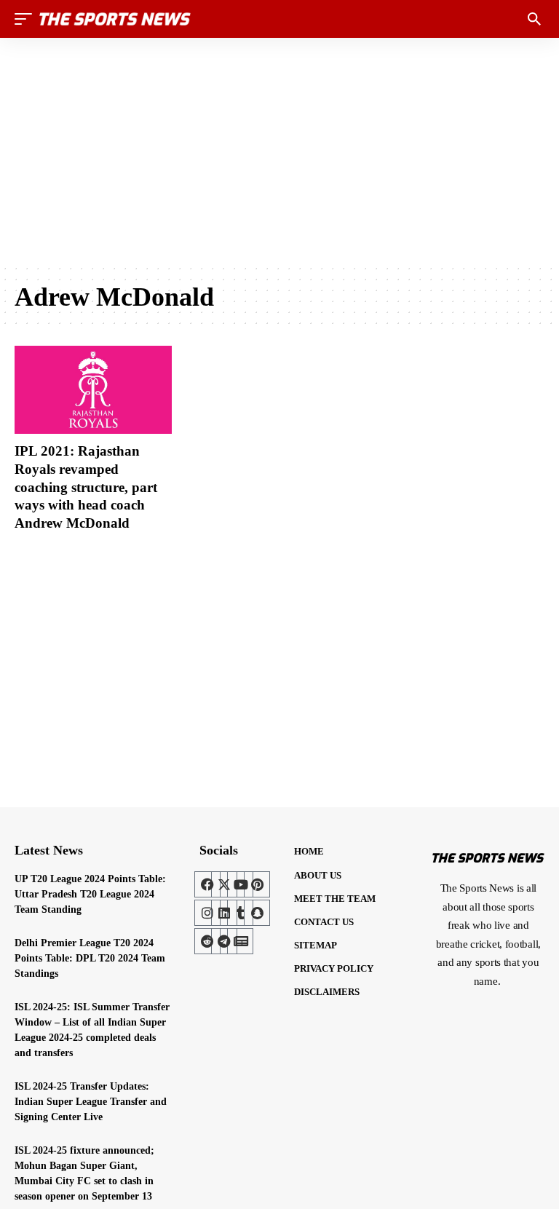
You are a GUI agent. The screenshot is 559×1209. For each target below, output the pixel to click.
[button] (27, 19)
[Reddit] (207, 941)
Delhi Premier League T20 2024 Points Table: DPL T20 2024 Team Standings (90, 958)
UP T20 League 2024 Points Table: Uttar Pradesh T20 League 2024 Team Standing (90, 894)
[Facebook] (207, 884)
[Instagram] (207, 913)
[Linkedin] (224, 913)
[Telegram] (224, 941)
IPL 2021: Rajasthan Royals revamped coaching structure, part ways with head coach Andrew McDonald (86, 487)
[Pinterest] (257, 884)
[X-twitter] (224, 884)
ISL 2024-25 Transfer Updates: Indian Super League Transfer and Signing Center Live (91, 1101)
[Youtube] (240, 884)
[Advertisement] (279, 151)
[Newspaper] (240, 941)
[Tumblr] (240, 913)
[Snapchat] (257, 913)
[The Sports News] (115, 19)
